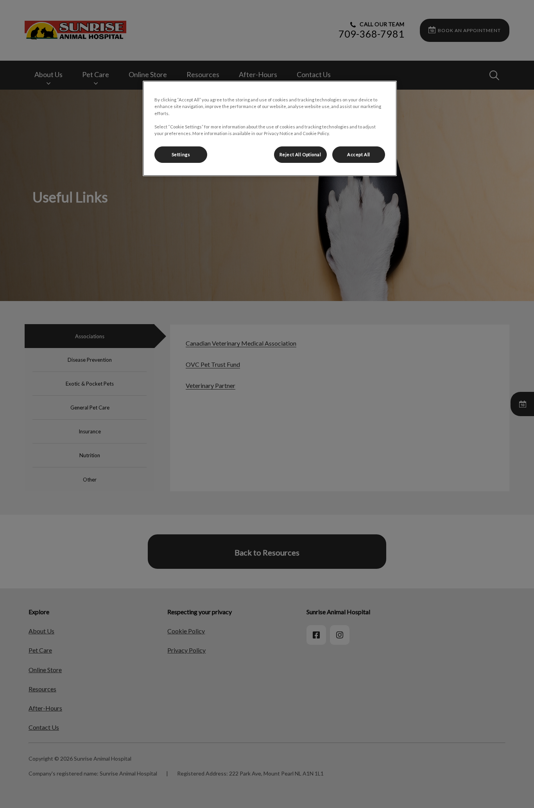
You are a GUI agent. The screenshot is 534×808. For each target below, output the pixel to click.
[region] (270, 128)
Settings (181, 154)
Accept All (358, 154)
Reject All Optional (300, 154)
